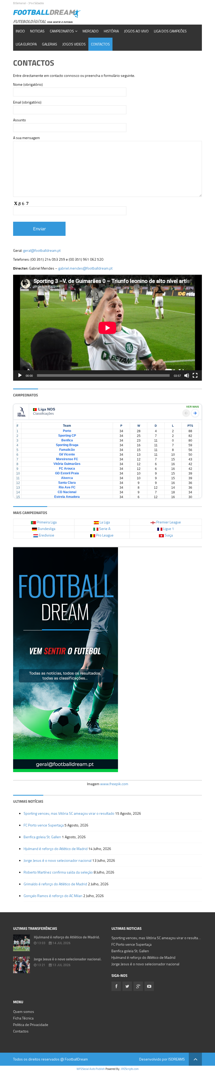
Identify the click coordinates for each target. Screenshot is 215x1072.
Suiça (169, 535)
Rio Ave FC (67, 487)
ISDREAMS (176, 1059)
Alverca (67, 478)
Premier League (168, 522)
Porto (67, 431)
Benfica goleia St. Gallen (42, 837)
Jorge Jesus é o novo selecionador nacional (58, 860)
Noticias (37, 31)
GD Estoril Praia (67, 473)
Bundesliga (46, 528)
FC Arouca (67, 468)
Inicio (20, 31)
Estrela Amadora (67, 497)
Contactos (100, 44)
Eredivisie (46, 535)
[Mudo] (186, 375)
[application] (107, 328)
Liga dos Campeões (170, 31)
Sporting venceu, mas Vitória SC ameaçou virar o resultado (69, 813)
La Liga (105, 522)
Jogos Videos (74, 44)
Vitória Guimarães (66, 464)
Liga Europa (26, 44)
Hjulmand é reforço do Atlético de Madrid (56, 848)
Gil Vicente (67, 454)
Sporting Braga (67, 445)
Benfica (67, 440)
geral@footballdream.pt (42, 250)
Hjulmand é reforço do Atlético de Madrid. (67, 937)
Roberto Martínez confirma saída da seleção (58, 872)
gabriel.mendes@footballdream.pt (85, 268)
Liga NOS (46, 409)
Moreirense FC (67, 459)
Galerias (49, 44)
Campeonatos (62, 31)
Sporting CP (67, 435)
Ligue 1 (168, 528)
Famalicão (67, 450)
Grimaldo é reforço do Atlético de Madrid (55, 884)
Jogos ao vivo (136, 31)
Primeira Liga (47, 522)
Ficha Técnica (23, 1018)
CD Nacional (67, 492)
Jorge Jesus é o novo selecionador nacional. (67, 959)
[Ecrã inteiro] (195, 375)
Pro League (105, 535)
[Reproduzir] (20, 375)
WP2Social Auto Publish (91, 1069)
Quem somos (23, 1011)
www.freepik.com (114, 783)
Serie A (104, 528)
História (111, 31)
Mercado (91, 31)
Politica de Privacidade (30, 1024)
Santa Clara (67, 482)
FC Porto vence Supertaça (44, 825)
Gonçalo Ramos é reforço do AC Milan (53, 895)
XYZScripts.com (130, 1069)
